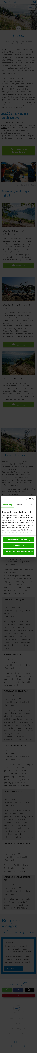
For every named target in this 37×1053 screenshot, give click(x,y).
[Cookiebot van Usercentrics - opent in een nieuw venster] (26, 499)
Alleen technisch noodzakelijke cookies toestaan (18, 552)
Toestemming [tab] (7, 504)
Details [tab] (19, 504)
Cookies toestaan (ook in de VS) (18, 539)
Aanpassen (17, 545)
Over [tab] (30, 504)
